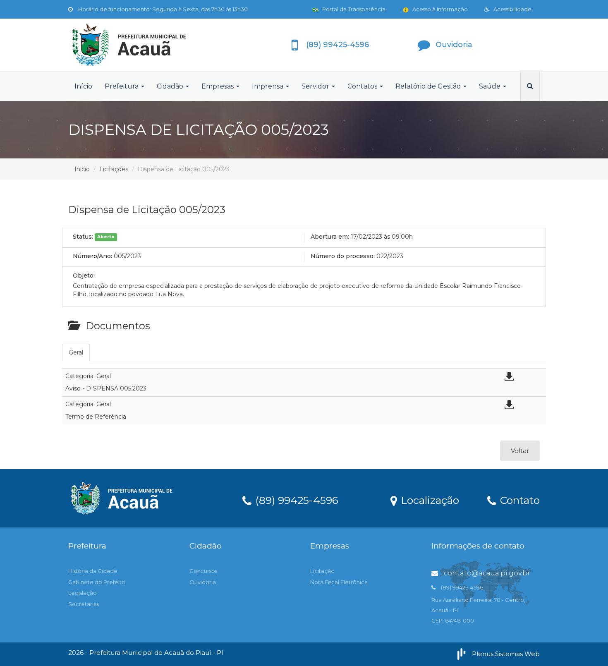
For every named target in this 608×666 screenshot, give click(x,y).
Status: (83, 236)
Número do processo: (343, 256)
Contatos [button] (363, 86)
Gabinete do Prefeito (96, 582)
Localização (428, 499)
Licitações (113, 169)
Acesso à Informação (439, 9)
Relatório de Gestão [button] (428, 86)
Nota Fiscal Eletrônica (339, 582)
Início (83, 86)
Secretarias (83, 604)
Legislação (82, 592)
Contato (518, 499)
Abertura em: (330, 236)
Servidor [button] (316, 86)
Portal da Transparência (353, 9)
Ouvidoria (202, 582)
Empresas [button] (218, 86)
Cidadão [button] (171, 86)
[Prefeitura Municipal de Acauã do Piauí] (142, 45)
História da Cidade (92, 571)
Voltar (520, 451)
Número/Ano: (92, 256)
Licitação (322, 571)
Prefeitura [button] (122, 86)
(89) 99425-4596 (295, 499)
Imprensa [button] (268, 86)
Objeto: (84, 275)
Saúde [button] (490, 86)
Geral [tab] (76, 352)
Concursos (203, 571)
